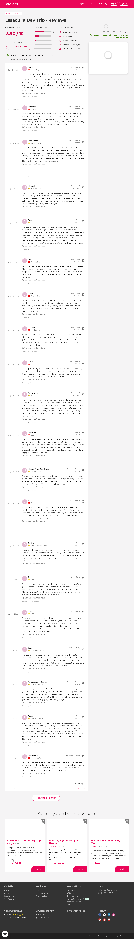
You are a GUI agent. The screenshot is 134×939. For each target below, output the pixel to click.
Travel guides (41, 896)
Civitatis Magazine (43, 893)
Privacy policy (117, 936)
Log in (113, 4)
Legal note (107, 936)
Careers (70, 905)
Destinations (41, 890)
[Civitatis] (12, 4)
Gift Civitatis (9, 899)
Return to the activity (13, 13)
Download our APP (45, 911)
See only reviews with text (20, 60)
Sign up (124, 4)
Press (6, 893)
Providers (71, 890)
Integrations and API (75, 899)
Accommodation (74, 902)
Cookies (127, 936)
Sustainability (9, 896)
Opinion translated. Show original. (33, 93)
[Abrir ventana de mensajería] (5, 934)
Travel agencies (73, 896)
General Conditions (95, 936)
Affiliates (70, 893)
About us (8, 890)
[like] (43, 821)
